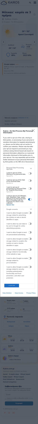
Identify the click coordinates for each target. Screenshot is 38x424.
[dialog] (19, 212)
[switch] (30, 173)
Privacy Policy (31, 293)
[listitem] (19, 168)
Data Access (19, 293)
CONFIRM (12, 285)
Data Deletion (7, 293)
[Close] (34, 131)
